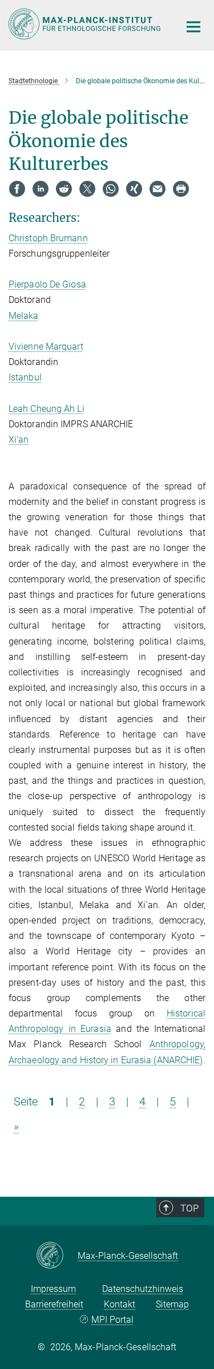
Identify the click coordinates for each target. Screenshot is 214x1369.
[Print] (180, 188)
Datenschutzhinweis (142, 1288)
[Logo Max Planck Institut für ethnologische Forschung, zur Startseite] (86, 24)
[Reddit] (63, 188)
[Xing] (134, 188)
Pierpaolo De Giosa (47, 284)
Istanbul (25, 377)
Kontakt (119, 1304)
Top (189, 1208)
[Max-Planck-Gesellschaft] (57, 1256)
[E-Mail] (157, 188)
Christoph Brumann (48, 238)
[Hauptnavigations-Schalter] (193, 26)
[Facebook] (17, 188)
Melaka (24, 315)
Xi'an (19, 439)
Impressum (53, 1288)
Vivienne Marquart (46, 346)
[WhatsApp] (110, 188)
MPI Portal (112, 1319)
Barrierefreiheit (54, 1304)
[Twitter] (87, 188)
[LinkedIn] (40, 188)
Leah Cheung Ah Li (46, 408)
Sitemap (172, 1304)
